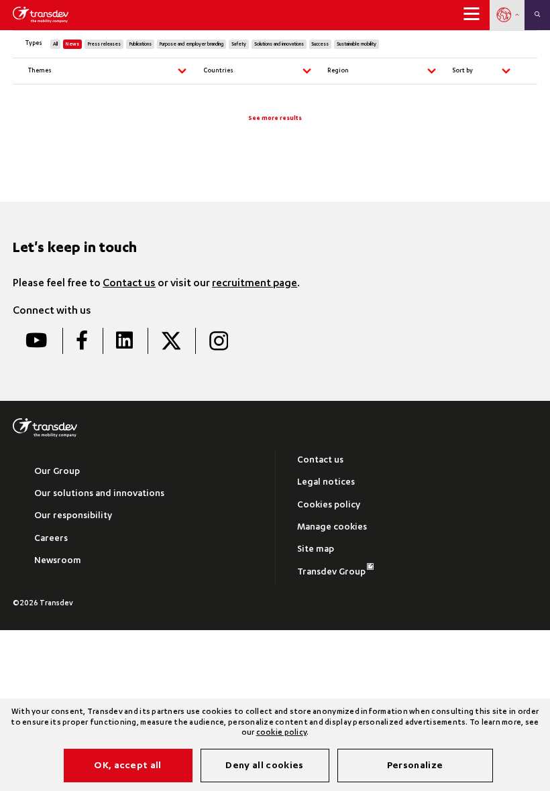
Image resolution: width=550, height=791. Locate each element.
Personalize (415, 766)
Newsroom (57, 561)
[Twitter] (170, 341)
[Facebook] (81, 341)
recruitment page (254, 284)
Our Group (57, 472)
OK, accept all (127, 766)
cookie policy (281, 733)
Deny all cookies (264, 766)
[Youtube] (36, 341)
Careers (51, 539)
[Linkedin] (124, 341)
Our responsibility (73, 516)
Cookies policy (328, 506)
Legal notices (326, 483)
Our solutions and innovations (99, 494)
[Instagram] (218, 341)
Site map (315, 550)
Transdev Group (331, 573)
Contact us (129, 284)
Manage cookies (332, 528)
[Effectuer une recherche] (537, 15)
